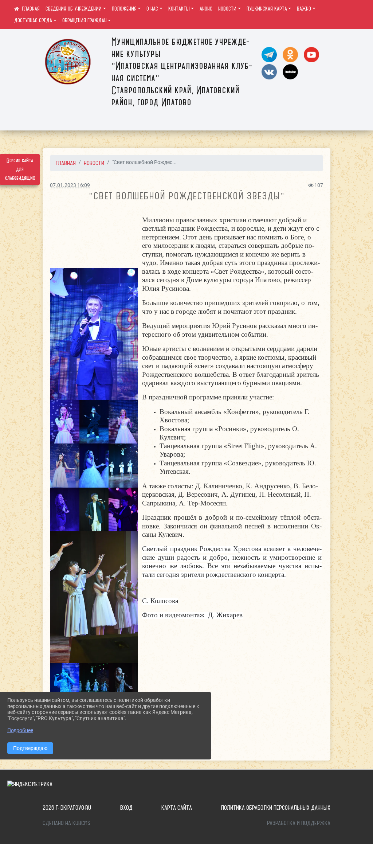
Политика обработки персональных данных (275, 807)
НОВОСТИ (227, 8)
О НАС (152, 8)
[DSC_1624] (94, 597)
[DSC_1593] (123, 509)
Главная (66, 163)
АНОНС (206, 8)
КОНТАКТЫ (179, 8)
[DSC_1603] (94, 509)
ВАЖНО (304, 8)
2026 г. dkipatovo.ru (67, 807)
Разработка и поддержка (298, 823)
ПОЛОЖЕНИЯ (124, 8)
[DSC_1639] (64, 685)
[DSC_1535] (64, 465)
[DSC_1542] (94, 422)
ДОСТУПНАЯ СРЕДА (33, 20)
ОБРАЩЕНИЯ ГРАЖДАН (84, 20)
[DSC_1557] (64, 509)
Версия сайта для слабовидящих (20, 169)
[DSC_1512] (64, 422)
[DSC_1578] (123, 465)
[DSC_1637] (123, 685)
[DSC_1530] (123, 422)
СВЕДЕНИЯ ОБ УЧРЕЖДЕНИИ (74, 8)
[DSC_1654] (94, 685)
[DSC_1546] (94, 465)
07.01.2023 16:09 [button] (70, 185)
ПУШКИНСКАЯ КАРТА (267, 8)
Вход (126, 807)
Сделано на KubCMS (66, 823)
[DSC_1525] (94, 334)
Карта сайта (176, 807)
